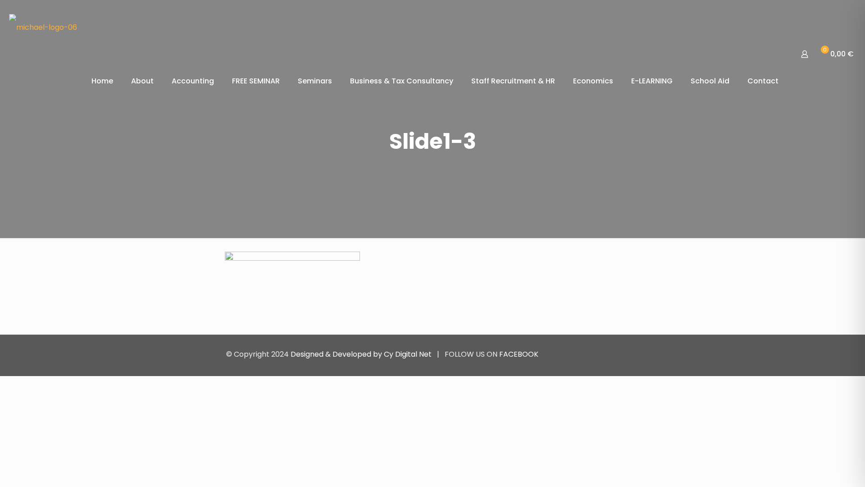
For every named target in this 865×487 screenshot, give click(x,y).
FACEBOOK (518, 354)
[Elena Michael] (43, 27)
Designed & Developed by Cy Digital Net (362, 354)
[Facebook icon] (607, 354)
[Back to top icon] (629, 354)
